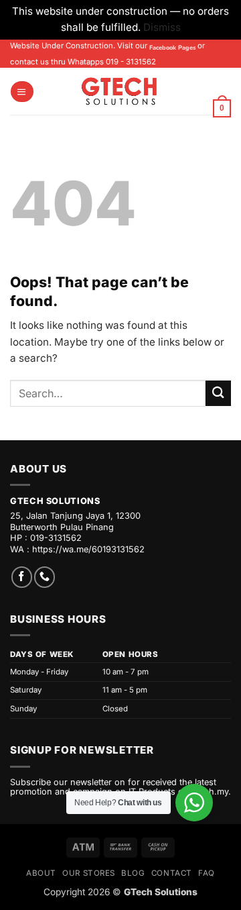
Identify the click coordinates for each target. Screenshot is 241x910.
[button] (22, 91)
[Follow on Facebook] (21, 576)
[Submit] (218, 393)
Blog (133, 873)
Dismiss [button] (162, 27)
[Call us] (44, 576)
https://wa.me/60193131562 (88, 549)
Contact (171, 873)
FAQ (206, 873)
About (41, 873)
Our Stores (88, 873)
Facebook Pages (172, 48)
